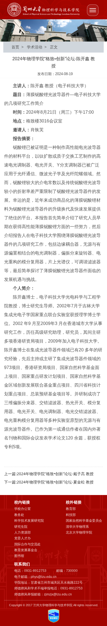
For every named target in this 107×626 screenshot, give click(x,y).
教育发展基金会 (25, 550)
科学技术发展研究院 (29, 521)
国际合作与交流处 (27, 544)
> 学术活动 (30, 47)
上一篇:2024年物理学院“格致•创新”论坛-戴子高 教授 (49, 473)
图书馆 (19, 556)
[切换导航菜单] (92, 10)
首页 (15, 47)
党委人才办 (22, 538)
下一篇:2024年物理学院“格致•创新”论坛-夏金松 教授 (49, 482)
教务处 (19, 515)
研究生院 (20, 527)
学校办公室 (22, 509)
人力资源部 (22, 532)
